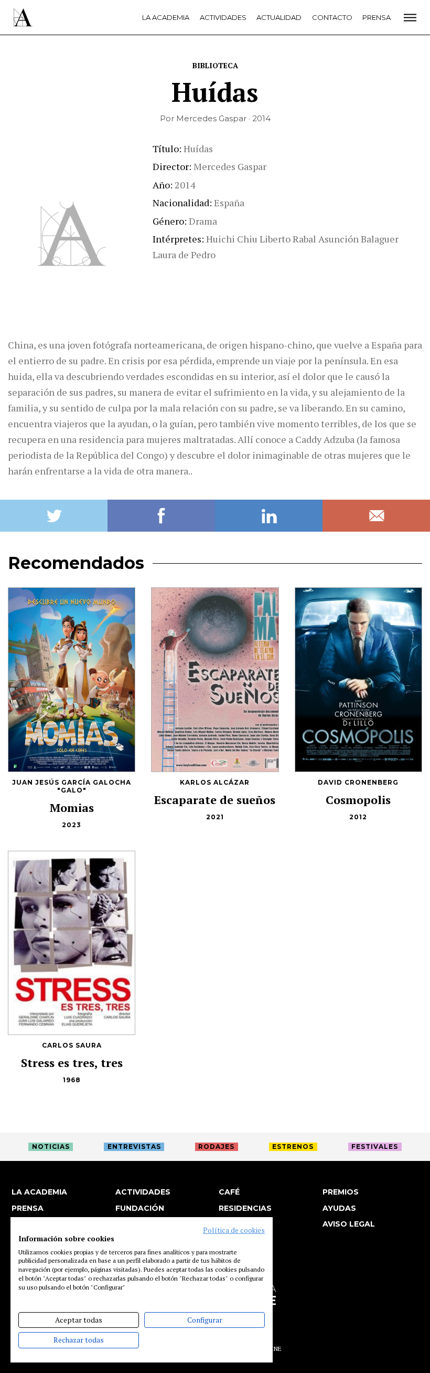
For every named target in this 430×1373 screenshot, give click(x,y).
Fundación (139, 1208)
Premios (340, 1192)
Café (229, 1192)
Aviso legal (348, 1224)
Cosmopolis (358, 799)
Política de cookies (234, 1230)
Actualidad (279, 17)
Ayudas (339, 1208)
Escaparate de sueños (214, 799)
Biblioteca (215, 65)
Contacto (332, 17)
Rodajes (216, 1146)
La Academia (165, 17)
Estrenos (293, 1146)
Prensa (376, 17)
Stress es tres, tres (72, 1062)
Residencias (245, 1208)
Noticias (51, 1146)
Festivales (374, 1146)
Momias (72, 807)
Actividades (223, 17)
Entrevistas (134, 1146)
